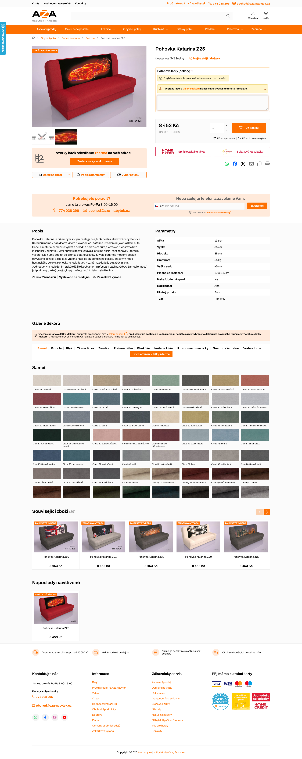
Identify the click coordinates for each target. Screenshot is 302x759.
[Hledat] (228, 16)
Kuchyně (158, 29)
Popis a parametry (93, 174)
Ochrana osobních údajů (106, 725)
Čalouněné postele (77, 29)
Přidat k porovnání (226, 138)
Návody (156, 709)
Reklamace (158, 693)
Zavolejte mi (257, 205)
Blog (94, 682)
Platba (95, 720)
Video (95, 693)
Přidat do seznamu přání (254, 138)
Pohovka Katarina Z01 (103, 556)
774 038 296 (221, 3)
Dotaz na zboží (52, 174)
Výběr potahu (130, 174)
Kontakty (80, 3)
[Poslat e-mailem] (251, 164)
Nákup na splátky (162, 714)
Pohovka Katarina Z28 (246, 556)
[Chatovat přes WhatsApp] (227, 164)
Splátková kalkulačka (191, 151)
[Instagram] (54, 717)
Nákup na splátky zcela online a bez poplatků (181, 652)
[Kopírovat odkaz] (259, 164)
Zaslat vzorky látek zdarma (94, 161)
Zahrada (256, 29)
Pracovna (233, 29)
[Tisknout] (267, 164)
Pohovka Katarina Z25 (56, 628)
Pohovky (90, 38)
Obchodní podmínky (104, 709)
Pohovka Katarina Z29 (198, 556)
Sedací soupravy (71, 38)
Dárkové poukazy (162, 687)
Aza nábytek (145, 752)
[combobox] (151, 16)
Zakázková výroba (103, 731)
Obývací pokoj (132, 29)
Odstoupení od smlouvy (166, 698)
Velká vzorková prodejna (115, 652)
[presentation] (259, 512)
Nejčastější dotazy (206, 58)
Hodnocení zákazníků (57, 3)
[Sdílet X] (243, 164)
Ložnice (106, 29)
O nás (35, 3)
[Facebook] (45, 717)
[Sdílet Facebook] (235, 164)
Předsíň (210, 29)
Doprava (97, 714)
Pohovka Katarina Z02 (56, 556)
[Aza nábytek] (44, 16)
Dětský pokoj (185, 29)
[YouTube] (64, 717)
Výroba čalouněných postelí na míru (241, 652)
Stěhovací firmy (161, 704)
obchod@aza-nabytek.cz (253, 3)
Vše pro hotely (160, 725)
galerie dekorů (191, 88)
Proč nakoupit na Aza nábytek (186, 3)
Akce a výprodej (46, 29)
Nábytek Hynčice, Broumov (168, 720)
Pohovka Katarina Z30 (151, 556)
